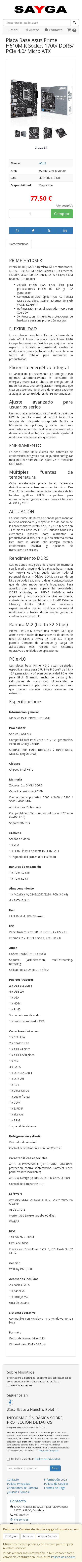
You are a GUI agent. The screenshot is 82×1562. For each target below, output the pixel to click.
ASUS (42, 163)
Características (18, 244)
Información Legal (55, 1479)
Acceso (33, 30)
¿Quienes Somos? (18, 1492)
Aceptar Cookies (47, 1536)
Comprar (61, 213)
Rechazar (28, 1536)
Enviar (55, 1468)
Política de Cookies (63, 1557)
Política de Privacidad (48, 1450)
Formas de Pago (54, 1488)
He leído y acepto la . (35, 1459)
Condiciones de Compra (22, 1488)
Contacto (55, 30)
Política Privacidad (18, 1483)
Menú (14, 30)
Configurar (11, 1536)
